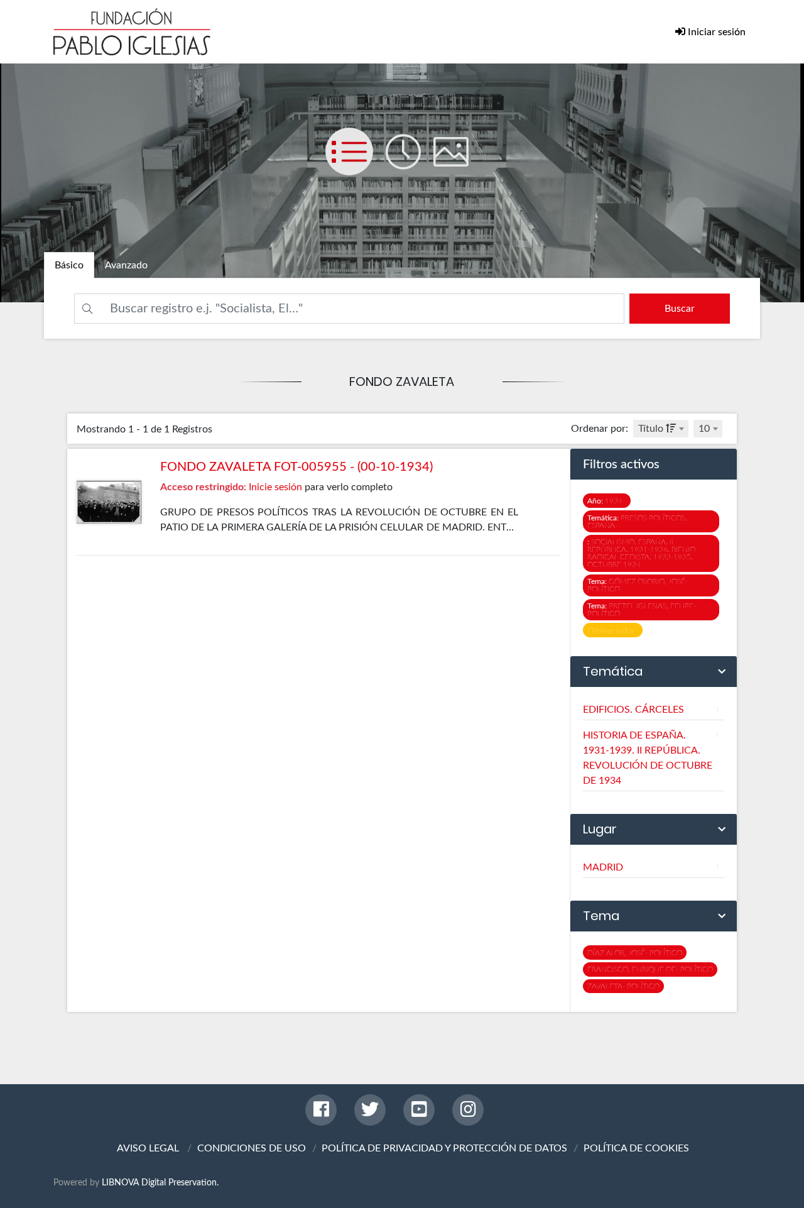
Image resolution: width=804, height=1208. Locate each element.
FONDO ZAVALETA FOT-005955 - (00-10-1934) (296, 467)
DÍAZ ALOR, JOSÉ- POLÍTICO (634, 953)
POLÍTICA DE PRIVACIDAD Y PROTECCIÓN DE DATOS (444, 1148)
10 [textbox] (704, 429)
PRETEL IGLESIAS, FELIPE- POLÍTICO (641, 609)
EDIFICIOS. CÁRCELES (651, 710)
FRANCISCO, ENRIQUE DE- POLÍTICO (650, 969)
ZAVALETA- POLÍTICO (623, 986)
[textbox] (660, 428)
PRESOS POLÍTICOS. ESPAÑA (637, 521)
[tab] (69, 265)
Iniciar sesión (715, 32)
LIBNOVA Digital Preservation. (160, 1182)
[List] (355, 164)
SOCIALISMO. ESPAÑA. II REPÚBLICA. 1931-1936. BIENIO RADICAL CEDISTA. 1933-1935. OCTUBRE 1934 (641, 553)
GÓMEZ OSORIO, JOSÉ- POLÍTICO (637, 585)
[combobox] (660, 428)
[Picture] (456, 164)
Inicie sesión (275, 487)
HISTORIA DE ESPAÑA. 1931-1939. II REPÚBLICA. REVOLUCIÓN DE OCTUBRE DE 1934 (651, 758)
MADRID (651, 867)
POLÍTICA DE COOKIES (636, 1148)
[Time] (409, 164)
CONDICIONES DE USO (251, 1148)
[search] (679, 309)
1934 (606, 501)
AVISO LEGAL (148, 1148)
